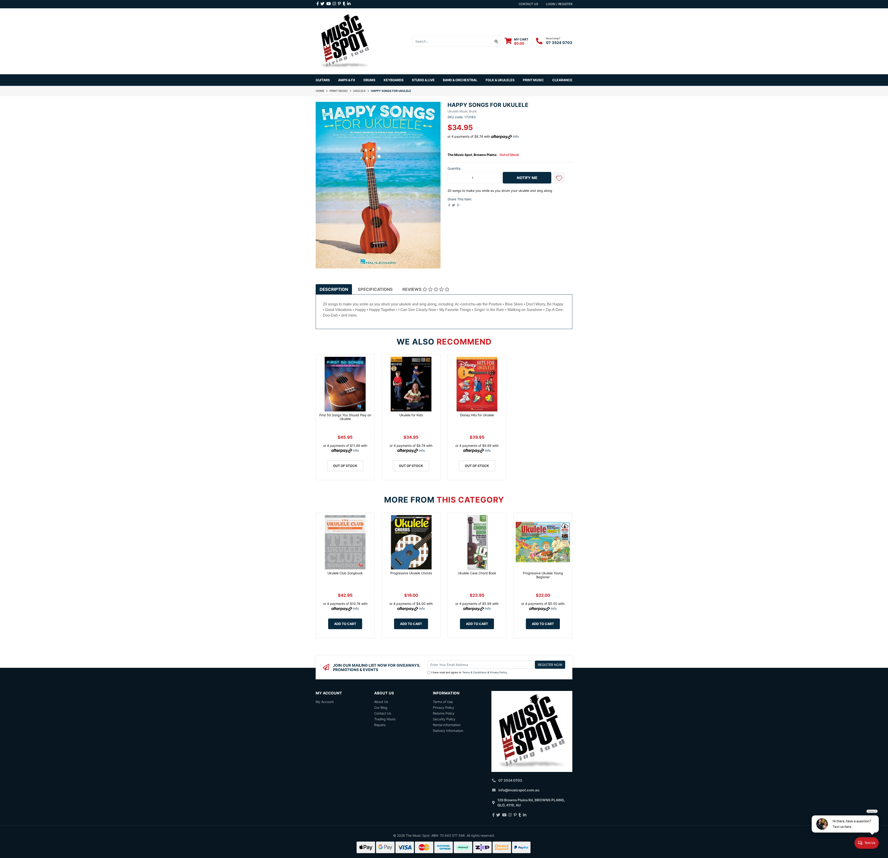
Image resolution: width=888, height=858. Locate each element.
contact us (528, 4)
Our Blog (380, 707)
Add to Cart (345, 624)
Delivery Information (448, 731)
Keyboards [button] (394, 80)
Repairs (379, 725)
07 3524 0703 (559, 42)
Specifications (375, 289)
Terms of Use (443, 702)
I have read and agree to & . (469, 672)
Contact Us (382, 713)
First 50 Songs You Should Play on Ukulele (345, 417)
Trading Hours (384, 719)
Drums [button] (369, 80)
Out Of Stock (345, 466)
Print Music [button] (533, 80)
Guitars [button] (323, 80)
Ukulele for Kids (411, 415)
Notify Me (527, 177)
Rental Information (446, 725)
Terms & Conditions (474, 672)
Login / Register (559, 4)
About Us (381, 702)
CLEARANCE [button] (562, 80)
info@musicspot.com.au (518, 790)
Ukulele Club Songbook (345, 573)
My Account (325, 702)
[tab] (334, 289)
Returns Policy (443, 713)
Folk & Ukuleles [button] (500, 80)
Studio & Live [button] (423, 80)
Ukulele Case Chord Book (477, 573)
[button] (559, 177)
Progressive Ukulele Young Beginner (543, 575)
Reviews (412, 289)
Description (334, 289)
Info (516, 136)
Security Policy (444, 719)
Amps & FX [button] (346, 80)
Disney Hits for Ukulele (477, 415)
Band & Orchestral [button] (460, 80)
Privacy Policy (498, 672)
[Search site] (496, 41)
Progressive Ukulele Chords (411, 573)
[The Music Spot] (345, 41)
